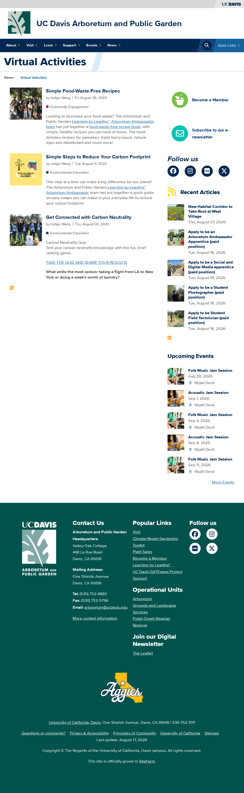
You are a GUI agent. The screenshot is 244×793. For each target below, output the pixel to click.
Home (9, 77)
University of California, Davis (75, 722)
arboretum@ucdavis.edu (105, 607)
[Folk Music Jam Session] (176, 376)
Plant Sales (142, 551)
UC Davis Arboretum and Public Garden (109, 23)
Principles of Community (134, 733)
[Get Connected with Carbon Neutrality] (26, 229)
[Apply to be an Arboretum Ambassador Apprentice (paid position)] (176, 237)
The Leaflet (143, 653)
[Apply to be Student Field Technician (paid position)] (176, 318)
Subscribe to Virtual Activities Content (12, 288)
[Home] (19, 23)
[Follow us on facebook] (173, 171)
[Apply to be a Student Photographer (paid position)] (176, 293)
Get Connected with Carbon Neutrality (89, 217)
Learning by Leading (125, 187)
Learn (48, 45)
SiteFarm (147, 761)
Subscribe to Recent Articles (169, 338)
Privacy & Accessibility (89, 733)
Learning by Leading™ (91, 121)
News (112, 45)
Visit (30, 45)
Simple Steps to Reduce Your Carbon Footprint (98, 156)
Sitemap (211, 733)
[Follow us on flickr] (207, 171)
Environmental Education (69, 172)
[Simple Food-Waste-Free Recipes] (26, 103)
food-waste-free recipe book (115, 126)
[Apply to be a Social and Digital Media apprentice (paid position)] (176, 267)
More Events (223, 482)
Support (69, 45)
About (11, 45)
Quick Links (227, 45)
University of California (180, 733)
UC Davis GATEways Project (157, 571)
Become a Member (150, 558)
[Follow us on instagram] (190, 171)
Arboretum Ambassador (67, 192)
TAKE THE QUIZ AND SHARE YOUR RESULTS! (86, 262)
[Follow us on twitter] (224, 171)
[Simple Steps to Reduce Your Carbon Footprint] (26, 169)
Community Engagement (69, 106)
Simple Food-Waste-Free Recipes (83, 90)
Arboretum (142, 599)
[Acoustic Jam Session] (176, 398)
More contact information (95, 618)
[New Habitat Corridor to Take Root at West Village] (176, 212)
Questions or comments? (43, 733)
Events (91, 45)
